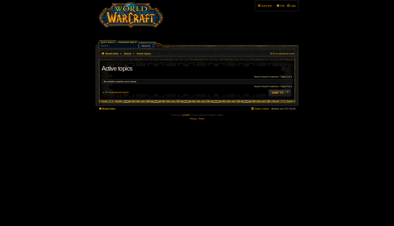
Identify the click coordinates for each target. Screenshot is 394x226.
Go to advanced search (284, 53)
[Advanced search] (128, 41)
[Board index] (130, 21)
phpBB (186, 115)
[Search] (145, 45)
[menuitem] (291, 5)
